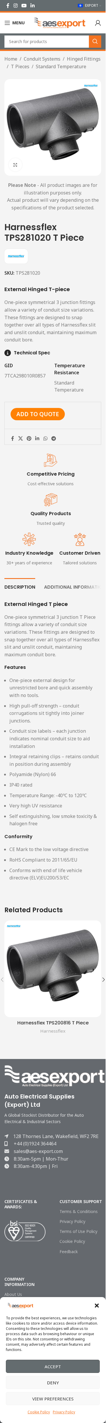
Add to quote (37, 414)
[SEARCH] (95, 41)
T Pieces (20, 66)
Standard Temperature (61, 66)
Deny (53, 1383)
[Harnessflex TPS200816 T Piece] (52, 968)
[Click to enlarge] (15, 164)
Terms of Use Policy (78, 1231)
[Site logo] (60, 22)
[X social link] (20, 438)
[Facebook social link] (7, 5)
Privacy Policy (64, 1412)
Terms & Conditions (79, 1211)
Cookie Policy (39, 1412)
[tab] (19, 586)
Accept (53, 1366)
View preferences (53, 1399)
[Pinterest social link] (29, 438)
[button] (97, 1305)
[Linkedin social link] (33, 5)
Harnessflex (52, 1031)
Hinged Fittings (84, 59)
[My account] (98, 23)
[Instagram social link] (15, 5)
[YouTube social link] (23, 5)
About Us (13, 1294)
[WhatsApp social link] (45, 438)
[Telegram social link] (53, 438)
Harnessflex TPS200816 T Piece (53, 1022)
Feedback (69, 1251)
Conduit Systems (42, 59)
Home (10, 59)
